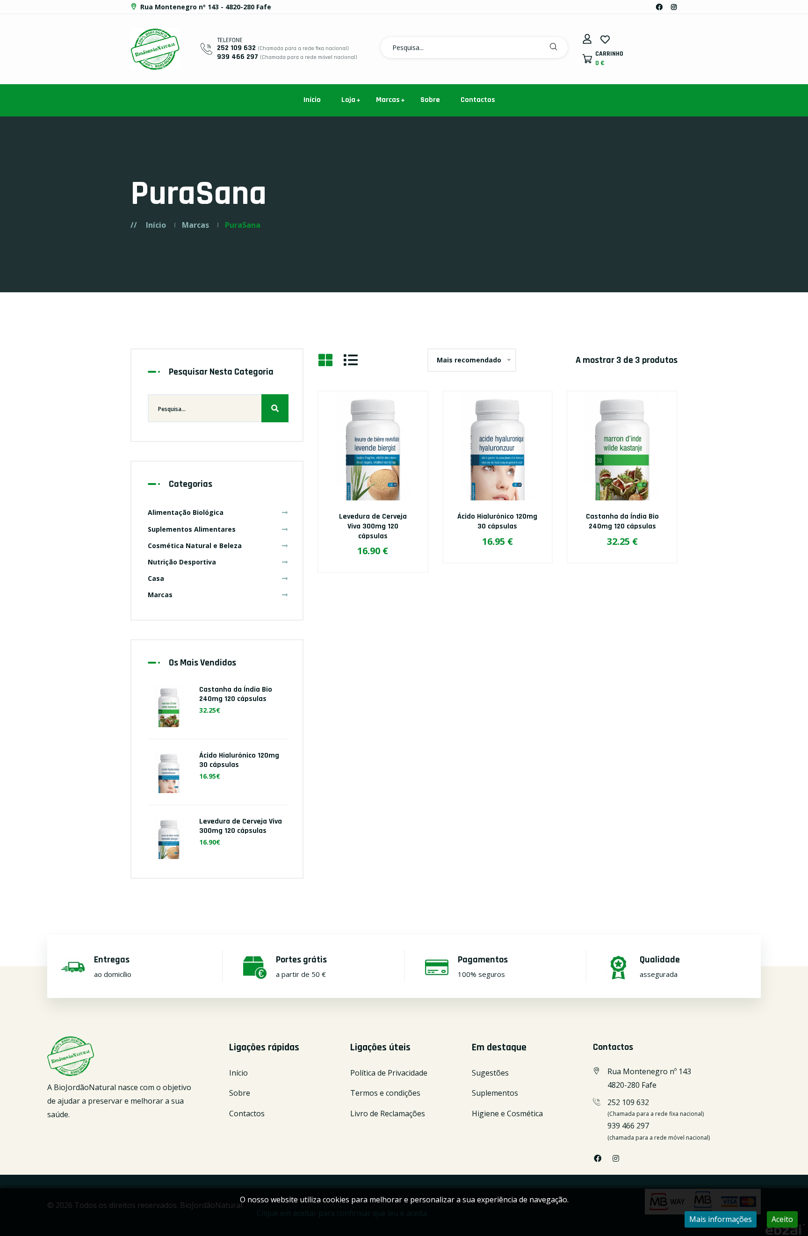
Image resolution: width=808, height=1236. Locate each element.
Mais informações (720, 1219)
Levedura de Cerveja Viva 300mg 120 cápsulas (373, 526)
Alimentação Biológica (186, 512)
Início (312, 100)
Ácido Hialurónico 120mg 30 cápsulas (497, 521)
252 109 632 (236, 48)
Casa (156, 578)
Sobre (430, 100)
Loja (348, 100)
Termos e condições (385, 1093)
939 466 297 (237, 57)
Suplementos (495, 1093)
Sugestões (490, 1073)
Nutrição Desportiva (182, 561)
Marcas (388, 100)
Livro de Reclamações (387, 1113)
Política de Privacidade (388, 1073)
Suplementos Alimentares (192, 529)
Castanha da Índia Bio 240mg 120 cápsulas (622, 521)
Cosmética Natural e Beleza (195, 545)
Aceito (782, 1219)
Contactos (478, 100)
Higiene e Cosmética (507, 1113)
